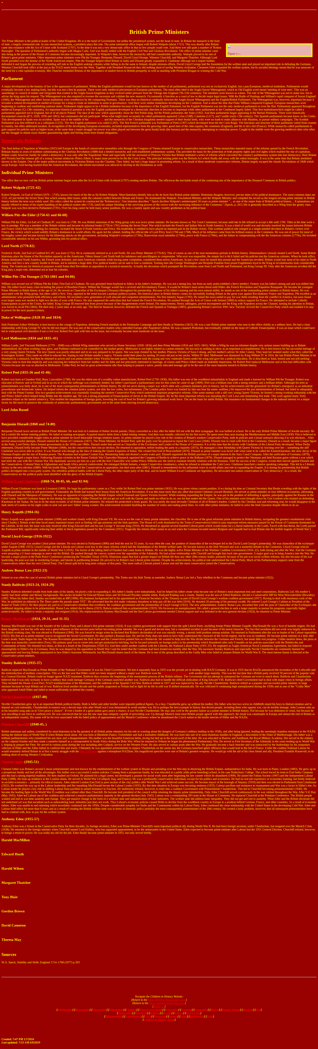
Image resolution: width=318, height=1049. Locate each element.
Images (173, 1016)
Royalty (167, 1013)
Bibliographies (114, 1016)
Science (178, 1013)
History (214, 1009)
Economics (171, 1009)
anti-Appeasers (88, 751)
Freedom (186, 1009)
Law (258, 1009)
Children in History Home (159, 1019)
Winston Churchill (15, 724)
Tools (210, 1016)
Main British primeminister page (167, 999)
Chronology (99, 1009)
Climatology (116, 1009)
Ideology (248, 1009)
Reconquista (96, 119)
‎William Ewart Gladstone (20, 481)
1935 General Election (175, 673)
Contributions (133, 1016)
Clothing (131, 1009)
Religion (155, 1013)
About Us (159, 1006)
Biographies (82, 1009)
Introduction (65, 1009)
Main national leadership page (167, 1003)
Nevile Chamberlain (16, 697)
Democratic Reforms (21, 140)
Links (183, 1016)
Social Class (193, 1013)
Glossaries (160, 1016)
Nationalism (125, 1013)
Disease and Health (150, 1009)
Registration (197, 1016)
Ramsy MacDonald (16, 619)
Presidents (141, 1013)
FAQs (147, 1016)
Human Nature (231, 1009)
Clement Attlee (12, 762)
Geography (201, 1009)
